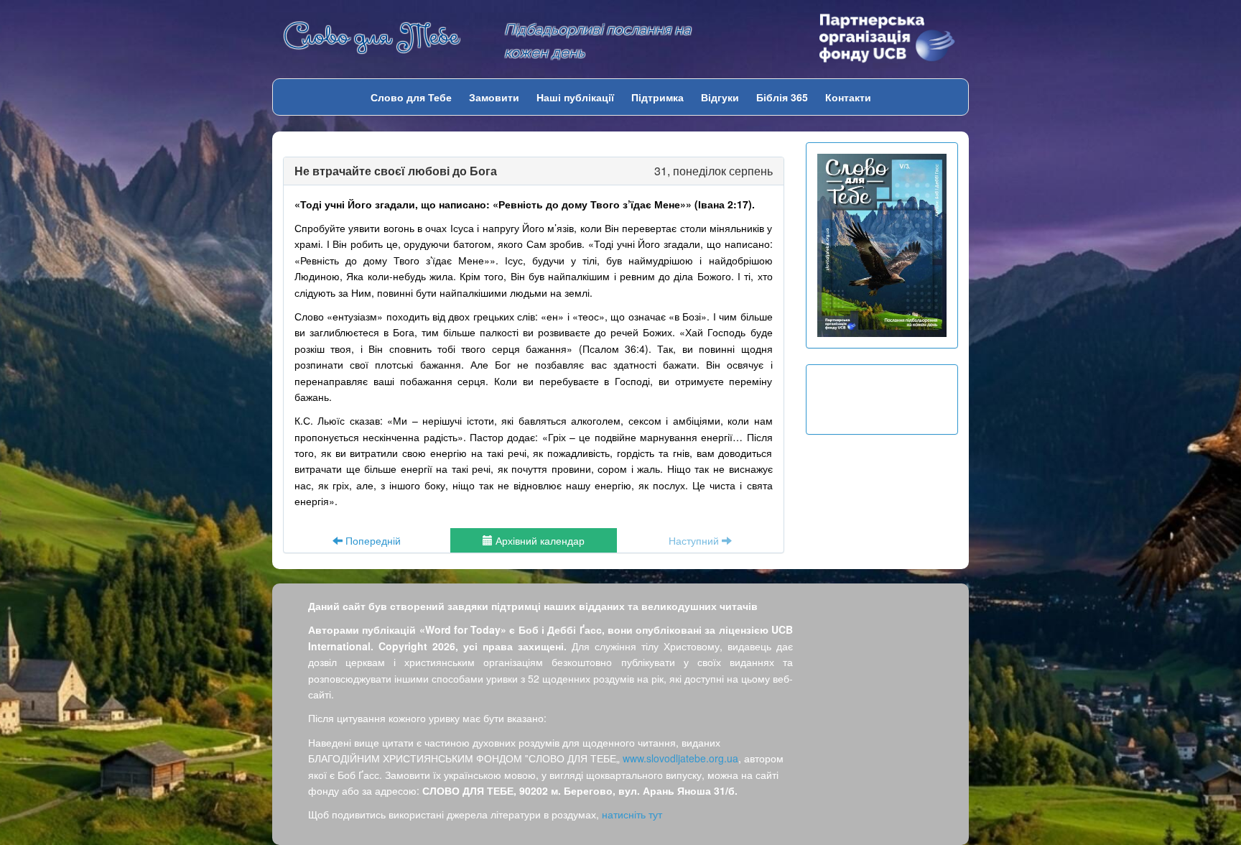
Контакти (848, 97)
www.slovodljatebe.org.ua (680, 758)
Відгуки (720, 97)
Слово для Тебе (371, 36)
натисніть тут (632, 814)
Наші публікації (575, 97)
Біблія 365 (782, 97)
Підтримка (657, 97)
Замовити (494, 97)
